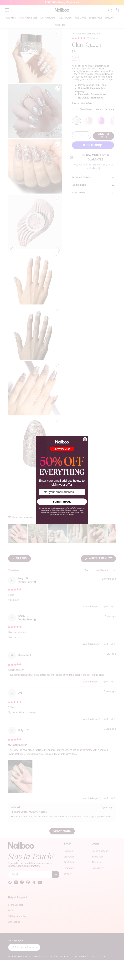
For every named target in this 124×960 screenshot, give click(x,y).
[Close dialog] (85, 439)
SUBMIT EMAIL (62, 501)
